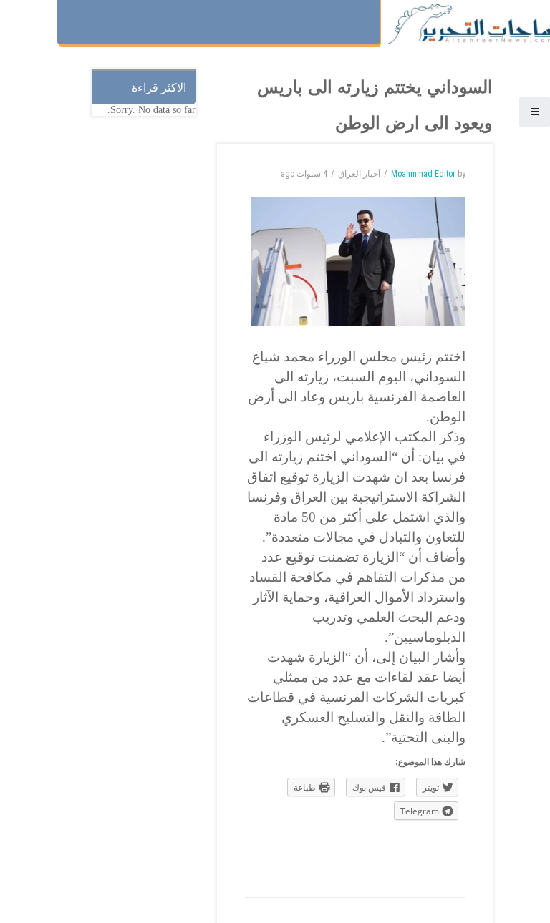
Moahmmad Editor (423, 174)
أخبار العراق (359, 174)
